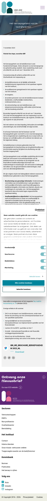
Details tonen (35, 276)
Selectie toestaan (24, 289)
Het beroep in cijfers (9, 470)
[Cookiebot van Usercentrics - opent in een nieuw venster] (34, 210)
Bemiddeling (6, 429)
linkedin (8, 486)
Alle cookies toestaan (23, 283)
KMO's (4, 418)
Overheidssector (8, 425)
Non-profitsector (8, 422)
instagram (9, 489)
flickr (7, 483)
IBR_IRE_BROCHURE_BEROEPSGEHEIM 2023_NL (26, 348)
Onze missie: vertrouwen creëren (14, 448)
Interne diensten (8, 444)
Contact (5, 441)
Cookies (40, 497)
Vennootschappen (9, 415)
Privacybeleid (28, 497)
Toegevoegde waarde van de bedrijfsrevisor (18, 451)
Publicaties (6, 467)
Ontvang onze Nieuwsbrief (13, 379)
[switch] (43, 254)
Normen (5, 463)
